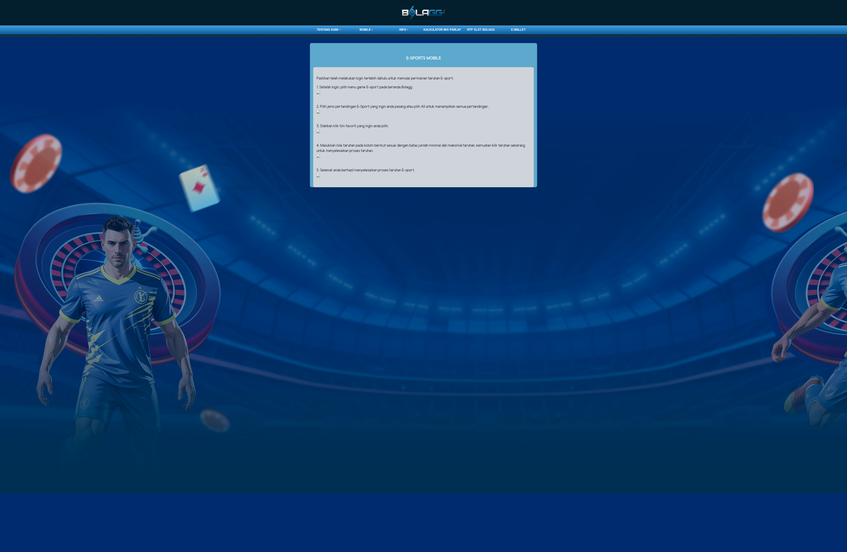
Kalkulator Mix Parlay (442, 29)
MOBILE (365, 29)
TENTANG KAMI (327, 29)
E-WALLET (518, 29)
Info (402, 29)
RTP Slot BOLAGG (481, 29)
